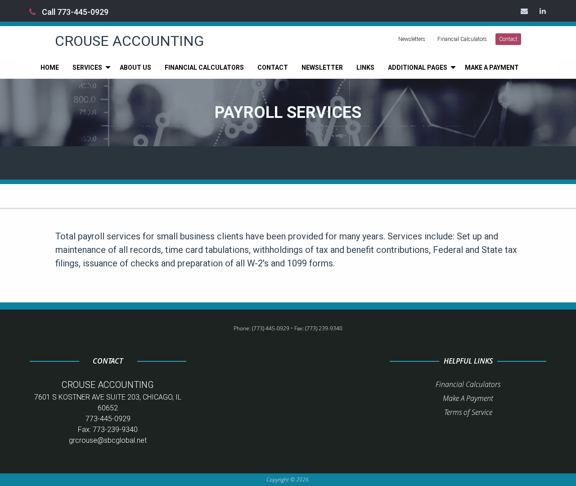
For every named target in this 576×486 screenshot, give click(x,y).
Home (49, 67)
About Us (135, 67)
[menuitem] (50, 67)
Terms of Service (468, 412)
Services (87, 67)
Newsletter (322, 67)
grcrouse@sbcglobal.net (108, 440)
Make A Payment (468, 398)
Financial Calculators (462, 39)
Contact (508, 39)
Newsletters (411, 39)
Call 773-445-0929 (74, 12)
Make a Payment (492, 67)
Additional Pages (417, 67)
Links (365, 67)
